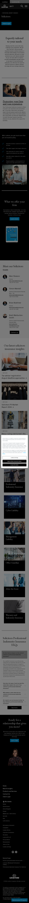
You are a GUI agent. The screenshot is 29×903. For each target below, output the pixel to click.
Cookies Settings (14, 457)
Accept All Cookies (14, 464)
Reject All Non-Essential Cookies (14, 461)
